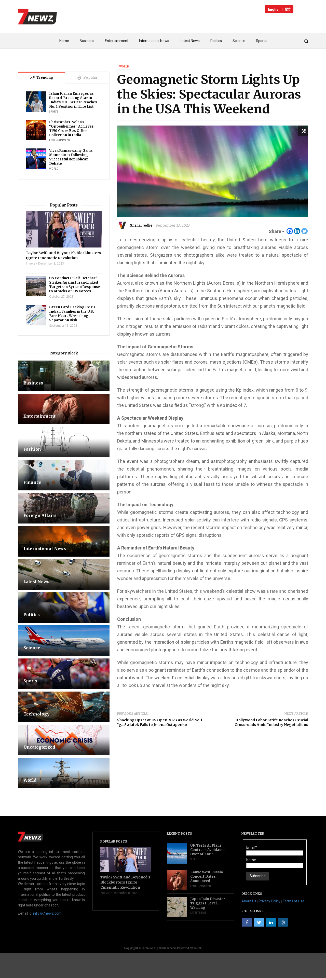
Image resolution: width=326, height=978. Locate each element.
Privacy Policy (269, 901)
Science (239, 41)
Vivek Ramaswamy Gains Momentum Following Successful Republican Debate (71, 157)
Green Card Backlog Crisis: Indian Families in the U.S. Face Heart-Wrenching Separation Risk (73, 313)
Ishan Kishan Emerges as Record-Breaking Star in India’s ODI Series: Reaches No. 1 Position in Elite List (73, 100)
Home (64, 41)
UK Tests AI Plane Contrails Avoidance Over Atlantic (207, 849)
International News (154, 41)
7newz (30, 263)
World (124, 66)
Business (87, 41)
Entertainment (116, 41)
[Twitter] (304, 231)
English (274, 9)
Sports (261, 41)
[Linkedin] (297, 231)
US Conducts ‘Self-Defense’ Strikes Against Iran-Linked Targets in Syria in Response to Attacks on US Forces (74, 284)
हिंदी (287, 9)
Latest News (190, 41)
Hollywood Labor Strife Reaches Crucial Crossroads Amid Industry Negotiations (271, 722)
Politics (216, 41)
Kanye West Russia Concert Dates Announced (206, 876)
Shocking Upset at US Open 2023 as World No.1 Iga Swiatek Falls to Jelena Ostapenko (159, 722)
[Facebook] (290, 231)
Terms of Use (293, 901)
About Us (248, 901)
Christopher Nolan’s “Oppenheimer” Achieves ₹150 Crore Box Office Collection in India (71, 128)
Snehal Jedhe (141, 225)
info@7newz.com (47, 913)
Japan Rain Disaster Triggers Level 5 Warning (207, 903)
